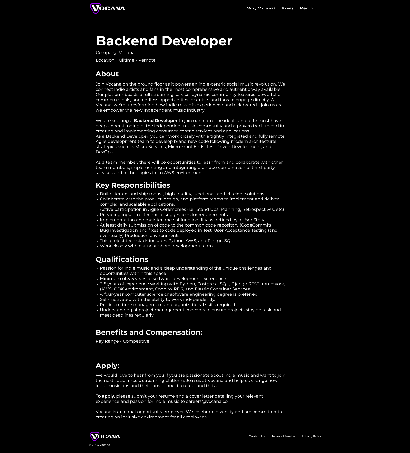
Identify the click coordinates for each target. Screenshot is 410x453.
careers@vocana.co (207, 401)
